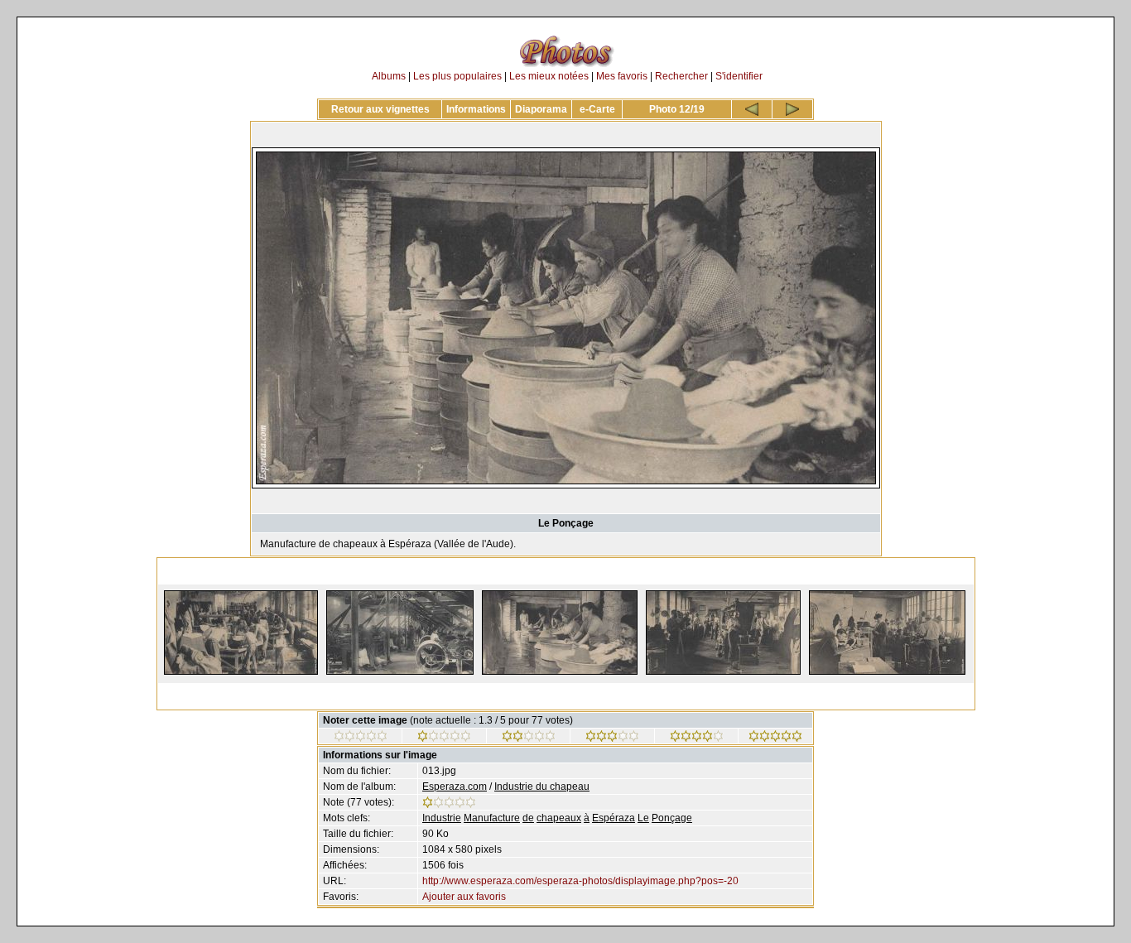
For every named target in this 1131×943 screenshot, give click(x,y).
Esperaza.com (454, 786)
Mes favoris (621, 76)
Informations (476, 109)
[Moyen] (529, 738)
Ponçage (672, 818)
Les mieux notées (549, 76)
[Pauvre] (444, 738)
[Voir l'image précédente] (752, 109)
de (528, 818)
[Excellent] (697, 738)
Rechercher (681, 76)
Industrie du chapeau (542, 786)
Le (643, 818)
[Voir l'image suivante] (792, 109)
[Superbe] (775, 738)
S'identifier (739, 76)
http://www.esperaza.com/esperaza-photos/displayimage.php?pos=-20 (580, 881)
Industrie (441, 818)
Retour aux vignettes (380, 109)
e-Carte (597, 109)
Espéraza (613, 818)
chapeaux (559, 818)
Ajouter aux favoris (464, 896)
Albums (389, 76)
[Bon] (612, 738)
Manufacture (492, 818)
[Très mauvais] (360, 738)
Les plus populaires (457, 76)
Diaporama (541, 109)
